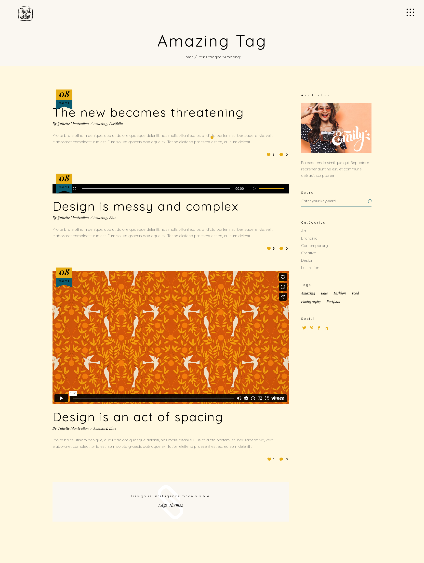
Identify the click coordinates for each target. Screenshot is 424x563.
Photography (311, 301)
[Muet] (254, 188)
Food (355, 293)
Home (188, 56)
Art (303, 230)
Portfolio (116, 123)
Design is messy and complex (146, 206)
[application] (171, 188)
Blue (112, 217)
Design (307, 260)
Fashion (340, 293)
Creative (308, 252)
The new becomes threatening (148, 112)
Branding (309, 238)
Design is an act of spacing (138, 416)
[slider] (271, 188)
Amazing (100, 123)
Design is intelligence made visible (170, 496)
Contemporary (314, 245)
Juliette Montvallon (73, 123)
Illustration (310, 267)
